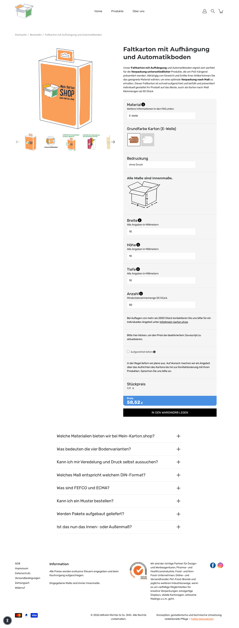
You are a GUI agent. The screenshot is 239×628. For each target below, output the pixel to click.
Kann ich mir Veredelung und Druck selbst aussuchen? (107, 461)
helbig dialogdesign (202, 619)
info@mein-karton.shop (174, 322)
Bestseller (36, 34)
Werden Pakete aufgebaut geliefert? (90, 513)
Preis (130, 398)
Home (98, 11)
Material (134, 104)
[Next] (113, 142)
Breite (151, 220)
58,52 (133, 402)
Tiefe (150, 269)
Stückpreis (136, 384)
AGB (17, 563)
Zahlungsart (22, 583)
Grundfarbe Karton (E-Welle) (151, 128)
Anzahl (152, 293)
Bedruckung (137, 158)
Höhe (150, 245)
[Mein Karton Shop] (24, 11)
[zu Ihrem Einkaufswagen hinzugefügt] (221, 11)
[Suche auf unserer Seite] (213, 11)
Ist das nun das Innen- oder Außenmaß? (94, 526)
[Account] (205, 11)
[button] (7, 620)
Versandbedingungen (27, 578)
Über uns (139, 11)
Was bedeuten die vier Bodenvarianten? (94, 449)
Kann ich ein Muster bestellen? (85, 500)
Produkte (117, 11)
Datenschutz (22, 573)
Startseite (21, 34)
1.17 (129, 388)
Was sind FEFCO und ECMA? (83, 487)
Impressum (21, 568)
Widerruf (20, 587)
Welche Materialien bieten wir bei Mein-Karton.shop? (106, 435)
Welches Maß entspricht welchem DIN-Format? (101, 474)
